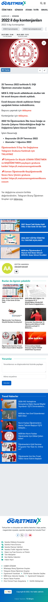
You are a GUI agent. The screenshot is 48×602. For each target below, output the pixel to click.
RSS (9, 592)
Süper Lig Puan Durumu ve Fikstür (17, 552)
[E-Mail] (16, 272)
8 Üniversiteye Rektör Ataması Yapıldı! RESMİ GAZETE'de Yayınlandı (33, 348)
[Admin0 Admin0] (7, 268)
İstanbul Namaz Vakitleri (14, 547)
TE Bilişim (30, 599)
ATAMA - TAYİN (32, 10)
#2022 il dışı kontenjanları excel (32, 29)
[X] (22, 535)
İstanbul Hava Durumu (13, 545)
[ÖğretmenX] (13, 3)
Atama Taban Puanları (12, 579)
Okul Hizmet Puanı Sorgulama (15, 581)
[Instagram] (26, 535)
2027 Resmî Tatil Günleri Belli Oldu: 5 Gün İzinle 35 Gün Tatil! (12, 300)
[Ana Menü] (45, 3)
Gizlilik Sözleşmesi (36, 581)
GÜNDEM (19, 10)
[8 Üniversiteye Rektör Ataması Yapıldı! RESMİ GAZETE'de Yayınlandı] (35, 338)
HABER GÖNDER (10, 566)
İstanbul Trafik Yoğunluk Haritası (17, 550)
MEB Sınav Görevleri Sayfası (14, 576)
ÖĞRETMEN (7, 10)
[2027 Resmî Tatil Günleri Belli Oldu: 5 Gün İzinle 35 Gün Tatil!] (12, 290)
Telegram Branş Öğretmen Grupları (17, 571)
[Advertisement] (24, 490)
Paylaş (6, 70)
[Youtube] (30, 535)
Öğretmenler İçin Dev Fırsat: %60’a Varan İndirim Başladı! (12, 347)
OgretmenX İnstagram (36, 576)
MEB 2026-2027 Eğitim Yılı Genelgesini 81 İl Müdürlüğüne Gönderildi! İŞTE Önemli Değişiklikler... (35, 301)
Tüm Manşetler (10, 555)
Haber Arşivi (9, 560)
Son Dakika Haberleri (12, 557)
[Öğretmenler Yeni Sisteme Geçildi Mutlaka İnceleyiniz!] (12, 313)
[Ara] (41, 3)
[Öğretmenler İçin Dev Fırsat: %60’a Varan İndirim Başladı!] (12, 338)
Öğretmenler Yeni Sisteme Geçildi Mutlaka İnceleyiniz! (12, 321)
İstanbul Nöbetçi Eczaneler (14, 542)
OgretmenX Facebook (12, 574)
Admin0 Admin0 (21, 267)
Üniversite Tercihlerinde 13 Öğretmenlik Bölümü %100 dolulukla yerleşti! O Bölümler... (34, 325)
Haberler (5, 16)
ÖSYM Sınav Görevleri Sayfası (34, 574)
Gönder (6, 383)
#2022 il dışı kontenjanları (10, 29)
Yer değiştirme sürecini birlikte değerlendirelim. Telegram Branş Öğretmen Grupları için (22, 195)
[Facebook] (18, 535)
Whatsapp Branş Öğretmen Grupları (17, 568)
